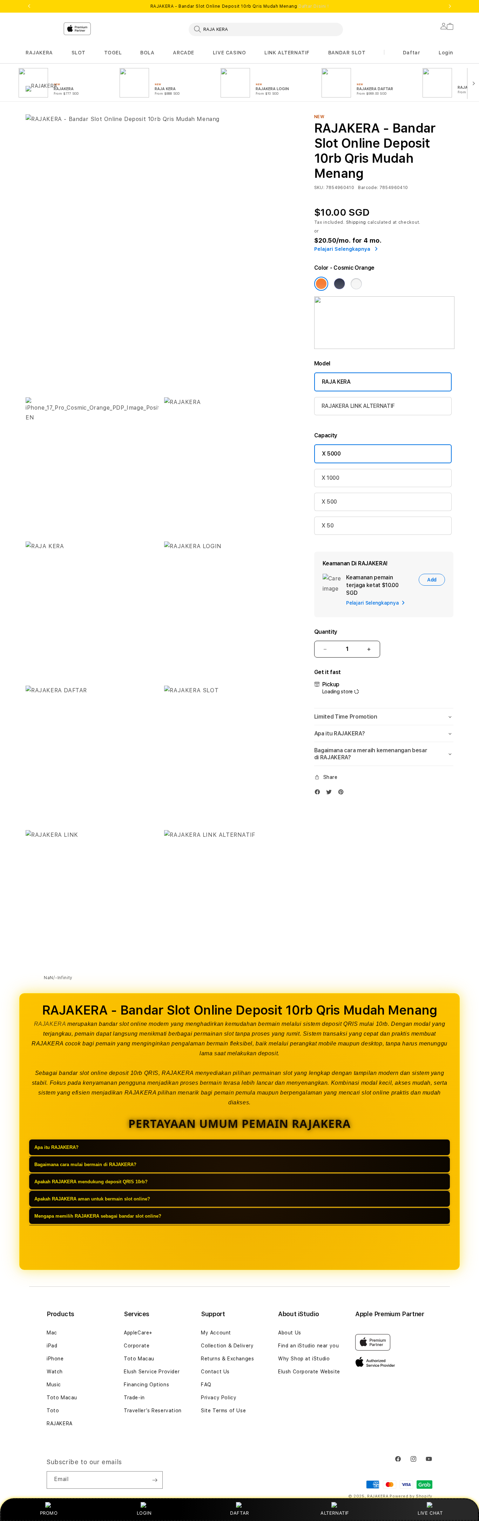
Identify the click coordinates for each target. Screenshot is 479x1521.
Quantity (325, 631)
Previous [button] (29, 6)
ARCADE (183, 52)
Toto (53, 1410)
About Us (289, 1332)
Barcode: (368, 187)
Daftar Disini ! (313, 6)
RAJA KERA (336, 381)
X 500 (329, 501)
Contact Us (215, 1371)
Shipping (356, 222)
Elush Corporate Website (309, 1371)
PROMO (49, 1513)
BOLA (147, 52)
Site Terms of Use (223, 1410)
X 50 (328, 525)
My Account (216, 1332)
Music (54, 1384)
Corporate (136, 1345)
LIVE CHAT (430, 1513)
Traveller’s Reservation (153, 1410)
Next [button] (449, 6)
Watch (55, 1371)
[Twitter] (331, 793)
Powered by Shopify (411, 1496)
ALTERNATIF (335, 1513)
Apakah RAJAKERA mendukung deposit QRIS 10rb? (91, 1182)
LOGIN (144, 1513)
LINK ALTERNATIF (287, 52)
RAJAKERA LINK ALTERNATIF (358, 406)
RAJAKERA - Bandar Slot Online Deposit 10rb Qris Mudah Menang (239, 6)
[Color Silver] (356, 283)
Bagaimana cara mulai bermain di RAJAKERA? (85, 1164)
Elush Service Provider (152, 1371)
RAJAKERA (39, 52)
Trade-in (134, 1397)
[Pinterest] (343, 793)
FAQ (206, 1384)
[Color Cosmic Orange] (321, 284)
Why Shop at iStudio (304, 1358)
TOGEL (113, 52)
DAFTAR (239, 1513)
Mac (52, 1332)
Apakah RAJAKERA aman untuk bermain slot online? (92, 1199)
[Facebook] (319, 793)
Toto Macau (62, 1397)
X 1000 (330, 478)
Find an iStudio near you (308, 1345)
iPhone (55, 1358)
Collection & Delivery (227, 1345)
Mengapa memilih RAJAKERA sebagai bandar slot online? (97, 1216)
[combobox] (266, 29)
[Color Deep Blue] (339, 283)
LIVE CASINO (229, 52)
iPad (52, 1345)
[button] (39, 53)
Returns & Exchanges (227, 1358)
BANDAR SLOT (347, 52)
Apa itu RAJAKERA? (56, 1147)
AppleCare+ (138, 1332)
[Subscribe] (154, 1480)
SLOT (79, 52)
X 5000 (331, 453)
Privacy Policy (218, 1397)
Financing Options (146, 1384)
